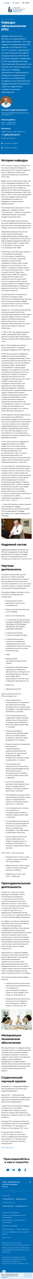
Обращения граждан (10, 1226)
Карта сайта (6, 1237)
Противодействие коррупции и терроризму (14, 1221)
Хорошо (28, 1275)
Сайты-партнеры (23, 1229)
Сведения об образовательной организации (13, 1216)
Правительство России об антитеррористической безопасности (16, 1244)
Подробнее (4, 1277)
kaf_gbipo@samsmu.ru (8, 138)
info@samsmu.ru (21, 1199)
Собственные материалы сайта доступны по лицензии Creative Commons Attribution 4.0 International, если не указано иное (15, 1260)
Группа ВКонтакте (7, 1147)
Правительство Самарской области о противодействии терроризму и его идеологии (16, 1250)
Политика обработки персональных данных (15, 1233)
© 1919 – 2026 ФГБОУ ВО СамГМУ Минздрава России (11, 1184)
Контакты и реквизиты (10, 1212)
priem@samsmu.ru (21, 1206)
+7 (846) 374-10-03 (8, 1199)
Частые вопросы (8, 1229)
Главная (4, 19)
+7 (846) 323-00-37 (10, 135)
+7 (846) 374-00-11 (7, 1206)
